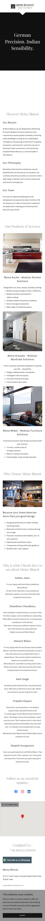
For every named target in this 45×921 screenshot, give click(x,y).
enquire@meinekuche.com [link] (13, 885)
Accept (22, 915)
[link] (22, 6)
